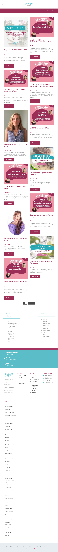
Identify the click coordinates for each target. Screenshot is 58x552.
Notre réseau (22, 380)
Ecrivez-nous (9, 365)
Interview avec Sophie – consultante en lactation (12, 332)
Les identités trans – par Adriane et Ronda (15, 187)
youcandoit (7, 535)
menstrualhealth (9, 473)
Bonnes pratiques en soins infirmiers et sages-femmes (41, 216)
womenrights (8, 533)
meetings (7, 467)
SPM (6, 514)
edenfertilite (8, 426)
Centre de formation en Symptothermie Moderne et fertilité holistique (28, 547)
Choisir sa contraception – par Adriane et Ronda (16, 282)
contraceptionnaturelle (10, 415)
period (6, 493)
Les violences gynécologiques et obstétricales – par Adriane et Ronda (41, 85)
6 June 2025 (7, 95)
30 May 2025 (34, 132)
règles (6, 506)
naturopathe (8, 487)
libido (6, 464)
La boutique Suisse (35, 389)
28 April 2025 (8, 244)
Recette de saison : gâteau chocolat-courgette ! (41, 174)
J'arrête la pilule (8, 453)
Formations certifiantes (35, 382)
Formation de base (35, 376)
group (6, 450)
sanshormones (8, 509)
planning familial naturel (9, 499)
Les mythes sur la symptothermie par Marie (15, 50)
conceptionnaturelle (9, 412)
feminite (7, 435)
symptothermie (8, 520)
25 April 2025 (8, 287)
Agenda (34, 392)
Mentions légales (48, 547)
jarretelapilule (8, 456)
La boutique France (35, 386)
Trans (6, 530)
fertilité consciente (7, 441)
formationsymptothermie (11, 445)
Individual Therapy (45, 320)
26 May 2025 (8, 150)
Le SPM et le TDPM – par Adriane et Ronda (11, 339)
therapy (7, 527)
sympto (7, 517)
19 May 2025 (7, 192)
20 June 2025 (8, 55)
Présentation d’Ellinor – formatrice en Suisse (15, 145)
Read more (9, 66)
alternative (7, 404)
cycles (6, 421)
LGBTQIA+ (7, 462)
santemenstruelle (9, 511)
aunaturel (7, 410)
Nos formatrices (23, 378)
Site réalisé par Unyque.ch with (28, 549)
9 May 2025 (33, 221)
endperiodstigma (9, 432)
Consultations (35, 379)
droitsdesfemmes (9, 424)
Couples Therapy (47, 323)
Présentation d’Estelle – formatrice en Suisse (16, 239)
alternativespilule (9, 407)
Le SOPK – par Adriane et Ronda (40, 128)
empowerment (8, 429)
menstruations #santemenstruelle (9, 479)
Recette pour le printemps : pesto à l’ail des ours (41, 262)
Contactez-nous (49, 382)
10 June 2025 (34, 90)
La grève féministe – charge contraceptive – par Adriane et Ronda (41, 41)
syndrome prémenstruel (8, 523)
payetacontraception (10, 490)
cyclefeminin (8, 418)
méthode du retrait (8, 483)
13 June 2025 (34, 46)
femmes (7, 438)
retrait (6, 503)
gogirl (6, 448)
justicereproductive (9, 459)
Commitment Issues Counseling (46, 327)
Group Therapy (46, 331)
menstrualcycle (8, 470)
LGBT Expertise (46, 336)
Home (48, 11)
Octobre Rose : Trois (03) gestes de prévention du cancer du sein (12, 325)
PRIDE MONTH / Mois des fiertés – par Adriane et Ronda (15, 90)
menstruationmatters (10, 476)
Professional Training (46, 333)
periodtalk (7, 496)
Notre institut (22, 376)
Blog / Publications (22, 383)
